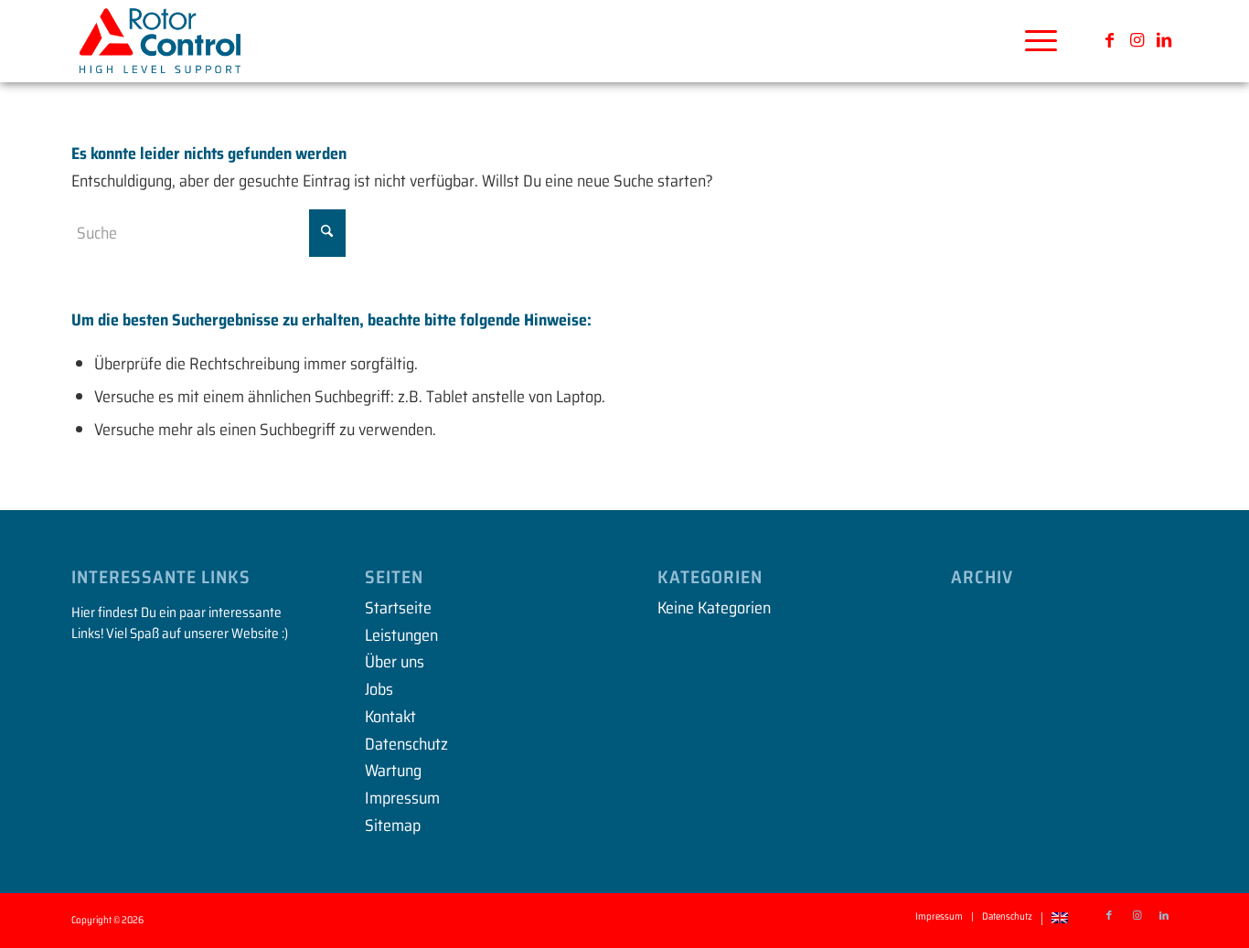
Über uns (394, 662)
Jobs (379, 689)
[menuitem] (1035, 41)
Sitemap (393, 825)
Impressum (402, 798)
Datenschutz (406, 744)
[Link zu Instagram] (1136, 40)
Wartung (393, 770)
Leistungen (401, 635)
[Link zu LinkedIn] (1164, 40)
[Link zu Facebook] (1109, 40)
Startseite (398, 608)
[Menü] (1035, 41)
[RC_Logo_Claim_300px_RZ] (160, 41)
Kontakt (390, 717)
